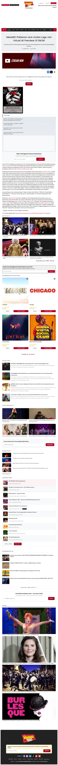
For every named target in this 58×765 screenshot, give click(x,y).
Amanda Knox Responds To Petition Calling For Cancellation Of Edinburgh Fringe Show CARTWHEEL (28, 663)
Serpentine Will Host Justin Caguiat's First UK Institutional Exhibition (13, 133)
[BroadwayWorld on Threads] (36, 756)
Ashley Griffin (6, 166)
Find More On (28, 354)
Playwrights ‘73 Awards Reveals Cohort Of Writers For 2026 (13, 128)
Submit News (30, 759)
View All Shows (8, 543)
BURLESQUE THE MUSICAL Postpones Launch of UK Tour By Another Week (21, 720)
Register (44, 29)
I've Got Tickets (21, 311)
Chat (26, 29)
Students (33, 29)
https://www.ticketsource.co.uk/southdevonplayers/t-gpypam (32, 213)
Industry (22, 29)
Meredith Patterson (17, 169)
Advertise (10, 759)
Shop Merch (6, 5)
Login (50, 29)
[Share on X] (51, 72)
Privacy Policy (43, 761)
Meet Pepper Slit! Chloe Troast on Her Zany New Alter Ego (26, 463)
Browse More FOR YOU (28, 587)
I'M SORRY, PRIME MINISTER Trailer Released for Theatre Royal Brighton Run (30, 363)
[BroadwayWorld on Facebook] (24, 756)
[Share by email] (54, 72)
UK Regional (9, 30)
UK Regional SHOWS (7, 477)
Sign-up (47, 3)
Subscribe (50, 444)
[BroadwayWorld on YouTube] (39, 756)
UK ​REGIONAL (29, 8)
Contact (20, 759)
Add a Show (17, 543)
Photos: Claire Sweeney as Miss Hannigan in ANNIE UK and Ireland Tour (20, 634)
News (13, 29)
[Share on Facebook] (48, 72)
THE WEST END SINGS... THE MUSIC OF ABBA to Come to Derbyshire (13, 124)
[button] (55, 29)
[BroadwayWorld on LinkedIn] (30, 756)
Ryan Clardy (18, 201)
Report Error (47, 759)
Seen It (7, 311)
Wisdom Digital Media (25, 761)
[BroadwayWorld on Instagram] (27, 756)
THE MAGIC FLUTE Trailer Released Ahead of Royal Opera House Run (28, 453)
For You (8, 215)
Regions (36, 759)
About (15, 759)
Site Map (41, 759)
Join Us (24, 759)
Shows (17, 29)
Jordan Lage (29, 169)
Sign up (51, 598)
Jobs (29, 29)
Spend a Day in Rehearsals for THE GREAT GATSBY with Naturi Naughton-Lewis (30, 468)
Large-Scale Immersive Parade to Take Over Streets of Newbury (19, 692)
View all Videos (6, 473)
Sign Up (29, 83)
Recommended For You (7, 551)
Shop (37, 29)
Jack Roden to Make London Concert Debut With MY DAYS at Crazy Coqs (29, 394)
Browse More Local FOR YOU (45, 261)
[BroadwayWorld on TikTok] (33, 756)
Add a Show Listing (14, 5)
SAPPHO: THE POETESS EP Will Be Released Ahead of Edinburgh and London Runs (13, 119)
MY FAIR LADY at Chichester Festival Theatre (22, 458)
